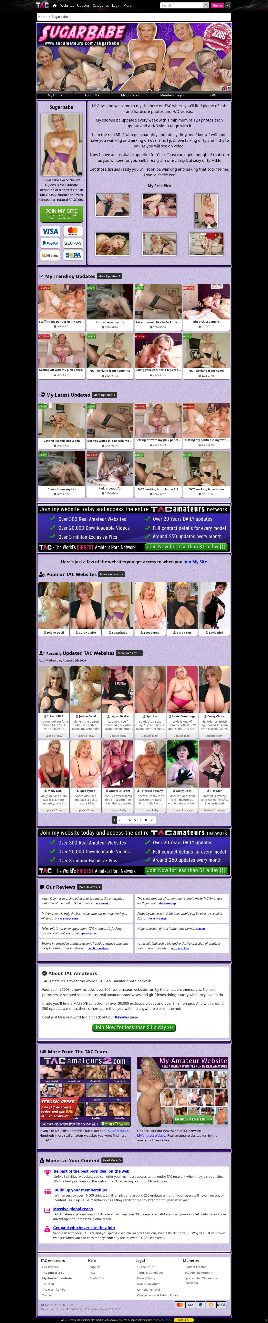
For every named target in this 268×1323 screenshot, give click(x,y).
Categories (101, 5)
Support (95, 1267)
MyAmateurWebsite (152, 1135)
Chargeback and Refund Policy (157, 1295)
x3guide (200, 928)
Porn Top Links (180, 948)
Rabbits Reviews (98, 948)
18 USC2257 (145, 1267)
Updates (83, 5)
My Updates (130, 95)
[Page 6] (146, 820)
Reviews (122, 1017)
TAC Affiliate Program (199, 1273)
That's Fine (184, 1320)
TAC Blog (48, 1284)
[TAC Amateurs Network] (42, 5)
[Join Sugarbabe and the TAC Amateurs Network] (50, 231)
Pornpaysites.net (87, 933)
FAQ (92, 1273)
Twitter (46, 1295)
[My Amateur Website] (182, 1092)
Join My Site (195, 562)
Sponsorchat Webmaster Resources (201, 1280)
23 (152, 820)
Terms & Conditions (150, 1273)
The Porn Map (167, 903)
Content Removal (148, 1289)
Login (116, 5)
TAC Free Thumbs (53, 1289)
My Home (55, 95)
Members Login (172, 95)
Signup (217, 5)
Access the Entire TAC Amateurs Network (61, 214)
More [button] (127, 5)
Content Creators (196, 1267)
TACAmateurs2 (117, 1131)
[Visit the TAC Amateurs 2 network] (85, 1092)
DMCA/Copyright (148, 1284)
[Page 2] (140, 820)
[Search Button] (206, 5)
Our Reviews (50, 1267)
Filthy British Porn (66, 918)
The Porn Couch (157, 918)
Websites (67, 5)
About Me (92, 95)
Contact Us (97, 1278)
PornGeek (102, 903)
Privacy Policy (163, 1320)
